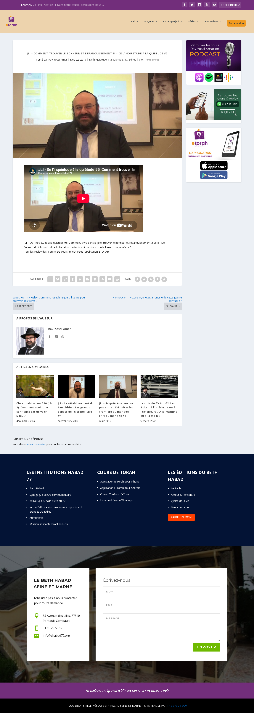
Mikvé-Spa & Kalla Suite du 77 (47, 501)
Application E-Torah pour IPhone (119, 481)
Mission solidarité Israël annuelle (49, 524)
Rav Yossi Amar (57, 59)
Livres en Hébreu (181, 507)
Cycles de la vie (180, 501)
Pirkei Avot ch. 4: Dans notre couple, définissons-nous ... (70, 5)
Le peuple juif (171, 21)
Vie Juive (149, 21)
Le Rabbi (176, 488)
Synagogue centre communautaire (50, 494)
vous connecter (36, 444)
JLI (125, 59)
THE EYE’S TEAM (177, 705)
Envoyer (206, 647)
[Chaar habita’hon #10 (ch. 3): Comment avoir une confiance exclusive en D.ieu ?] (35, 386)
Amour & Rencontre (183, 494)
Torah (131, 21)
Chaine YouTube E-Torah (115, 494)
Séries (192, 21)
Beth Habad (37, 488)
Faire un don (236, 23)
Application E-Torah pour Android (120, 488)
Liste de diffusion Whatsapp (117, 500)
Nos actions (211, 21)
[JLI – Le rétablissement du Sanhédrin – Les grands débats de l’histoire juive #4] (77, 386)
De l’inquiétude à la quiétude (106, 59)
